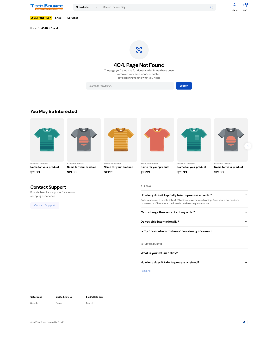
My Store (41, 322)
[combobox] (158, 7)
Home (33, 28)
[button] (234, 7)
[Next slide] (247, 146)
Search (183, 85)
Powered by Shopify (56, 322)
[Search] (211, 7)
